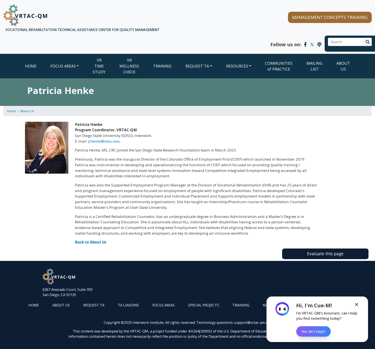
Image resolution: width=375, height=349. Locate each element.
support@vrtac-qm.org (252, 322)
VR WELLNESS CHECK (129, 66)
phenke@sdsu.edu (104, 141)
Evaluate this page (325, 254)
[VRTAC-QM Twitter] (312, 44)
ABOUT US (343, 66)
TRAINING (162, 66)
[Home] (25, 15)
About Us (27, 111)
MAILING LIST (314, 66)
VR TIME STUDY (99, 66)
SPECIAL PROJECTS (203, 305)
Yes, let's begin (313, 331)
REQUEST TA (197, 66)
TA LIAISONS (128, 305)
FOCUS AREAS (63, 66)
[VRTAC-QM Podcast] (319, 44)
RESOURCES (237, 66)
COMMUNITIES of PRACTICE (279, 66)
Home (30, 66)
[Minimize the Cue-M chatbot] (356, 304)
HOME (33, 305)
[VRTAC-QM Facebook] (305, 44)
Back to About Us (90, 242)
